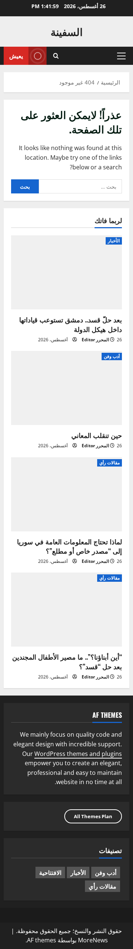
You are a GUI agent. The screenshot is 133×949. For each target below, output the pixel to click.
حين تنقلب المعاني (96, 435)
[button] (121, 56)
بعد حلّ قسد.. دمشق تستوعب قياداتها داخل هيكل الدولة (70, 324)
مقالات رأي (109, 462)
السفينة (67, 31)
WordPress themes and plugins (78, 754)
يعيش (16, 55)
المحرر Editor (95, 339)
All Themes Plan (93, 816)
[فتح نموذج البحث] (56, 56)
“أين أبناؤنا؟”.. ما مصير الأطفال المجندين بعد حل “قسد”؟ (67, 661)
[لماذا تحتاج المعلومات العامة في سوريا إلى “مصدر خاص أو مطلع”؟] (66, 494)
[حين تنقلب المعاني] (66, 388)
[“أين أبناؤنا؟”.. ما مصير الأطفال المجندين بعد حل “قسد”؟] (66, 610)
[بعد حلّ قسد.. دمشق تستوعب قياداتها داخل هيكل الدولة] (66, 272)
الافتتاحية (50, 872)
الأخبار (114, 241)
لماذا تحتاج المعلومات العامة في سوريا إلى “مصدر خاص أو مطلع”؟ (69, 546)
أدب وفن (112, 356)
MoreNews (93, 940)
